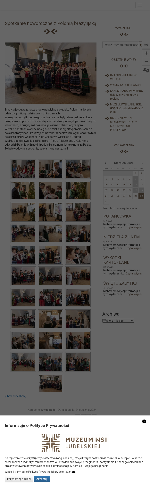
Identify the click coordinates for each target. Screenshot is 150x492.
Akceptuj (41, 478)
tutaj (73, 471)
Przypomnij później (19, 478)
